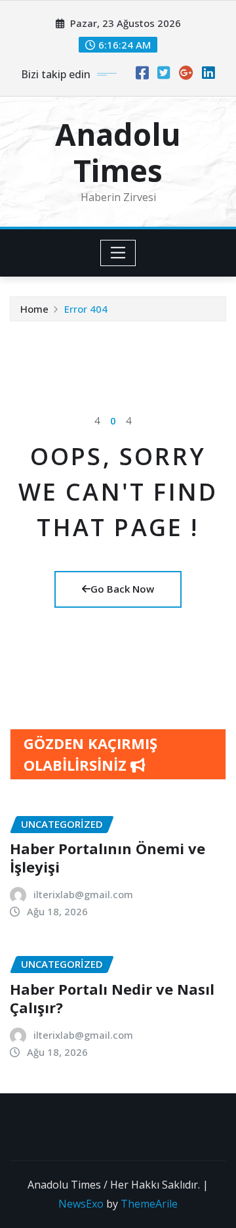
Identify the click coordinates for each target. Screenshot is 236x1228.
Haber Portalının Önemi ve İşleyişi (107, 857)
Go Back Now (122, 588)
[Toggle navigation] (118, 253)
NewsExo (81, 1203)
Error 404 (86, 308)
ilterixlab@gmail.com (83, 894)
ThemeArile (149, 1203)
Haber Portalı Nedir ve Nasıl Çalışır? (112, 998)
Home (34, 308)
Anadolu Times (118, 152)
